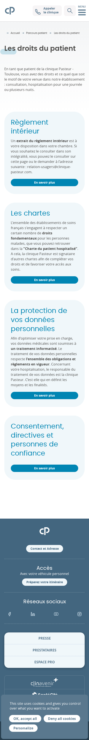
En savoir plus (44, 182)
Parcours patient (36, 33)
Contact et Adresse (44, 548)
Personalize (23, 728)
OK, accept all (25, 718)
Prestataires (44, 650)
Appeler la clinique (51, 10)
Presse (44, 638)
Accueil (15, 33)
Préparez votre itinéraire (44, 582)
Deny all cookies (62, 718)
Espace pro (44, 662)
